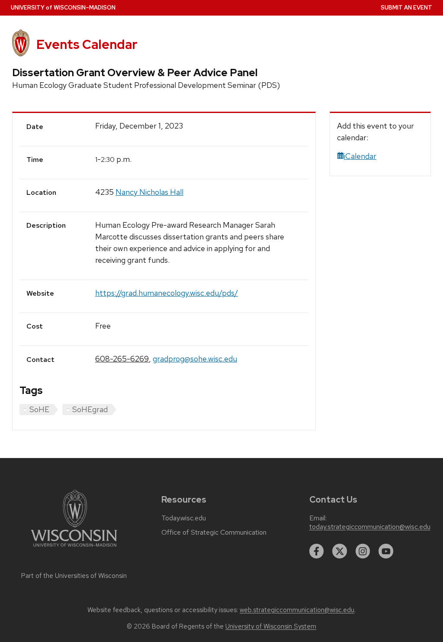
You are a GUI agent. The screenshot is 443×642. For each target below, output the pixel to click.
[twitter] (339, 551)
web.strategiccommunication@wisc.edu (297, 610)
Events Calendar (87, 44)
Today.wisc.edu (183, 518)
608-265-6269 (122, 359)
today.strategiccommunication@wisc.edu (369, 527)
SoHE (39, 409)
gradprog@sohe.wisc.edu (195, 359)
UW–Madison (63, 7)
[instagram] (363, 551)
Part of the (74, 575)
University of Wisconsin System (270, 626)
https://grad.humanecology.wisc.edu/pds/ (166, 293)
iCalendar (360, 156)
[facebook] (316, 551)
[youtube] (386, 551)
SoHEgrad (90, 409)
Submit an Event (406, 7)
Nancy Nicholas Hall (149, 192)
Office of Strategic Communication (213, 532)
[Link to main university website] (74, 548)
